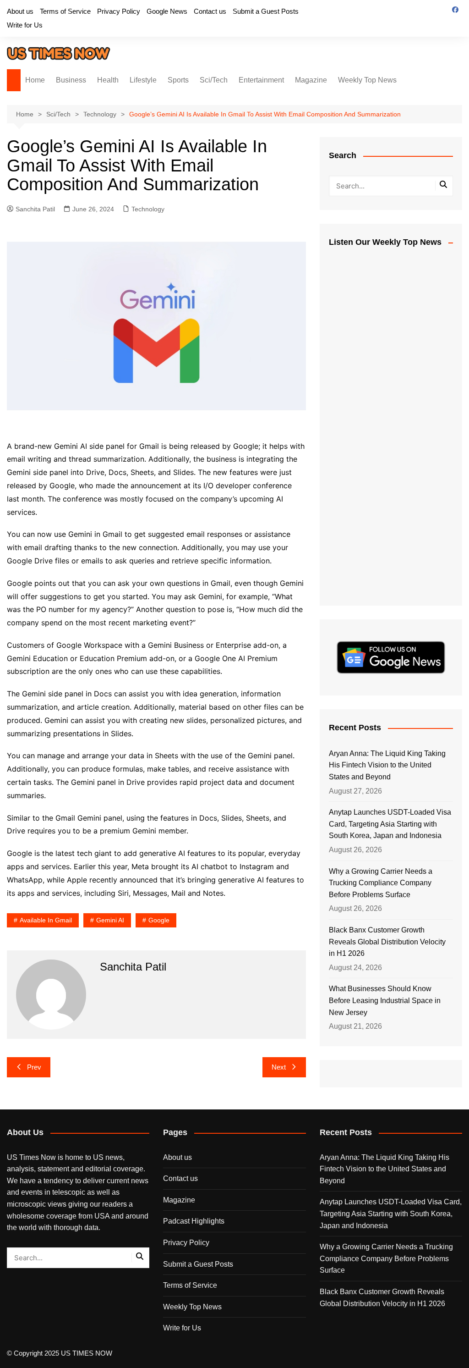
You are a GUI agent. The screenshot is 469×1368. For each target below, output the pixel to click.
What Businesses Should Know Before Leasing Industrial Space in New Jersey (385, 1000)
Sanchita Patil (35, 209)
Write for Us (25, 25)
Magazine (311, 80)
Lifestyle (143, 80)
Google (158, 920)
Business (71, 80)
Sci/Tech (214, 80)
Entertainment (261, 80)
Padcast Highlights (193, 1221)
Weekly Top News (367, 80)
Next (279, 1067)
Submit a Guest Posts (266, 11)
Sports (178, 80)
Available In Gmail (46, 920)
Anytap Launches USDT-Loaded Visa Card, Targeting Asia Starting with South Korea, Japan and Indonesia (390, 823)
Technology (147, 209)
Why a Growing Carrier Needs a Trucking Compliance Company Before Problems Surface (380, 883)
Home (35, 80)
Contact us (210, 11)
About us (20, 11)
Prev (34, 1067)
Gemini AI (110, 920)
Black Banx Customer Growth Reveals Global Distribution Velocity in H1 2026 (387, 941)
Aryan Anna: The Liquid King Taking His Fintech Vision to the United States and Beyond (387, 765)
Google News (167, 11)
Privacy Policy (118, 11)
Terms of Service (65, 11)
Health (108, 80)
